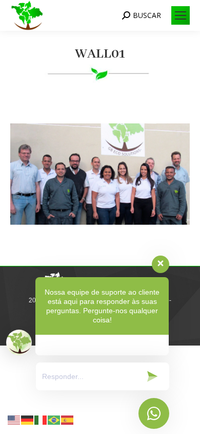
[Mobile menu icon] (180, 15)
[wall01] (100, 174)
